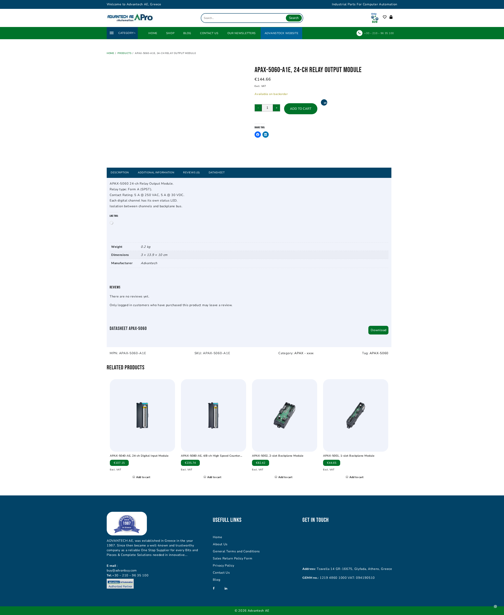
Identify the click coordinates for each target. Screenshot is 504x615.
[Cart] (395, 17)
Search (294, 18)
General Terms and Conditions (236, 551)
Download (378, 330)
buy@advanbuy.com (122, 570)
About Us (220, 544)
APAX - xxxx (304, 353)
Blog (216, 580)
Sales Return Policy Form (232, 558)
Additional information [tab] (156, 172)
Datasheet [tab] (217, 172)
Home (217, 537)
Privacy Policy (223, 565)
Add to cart (300, 109)
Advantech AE (258, 610)
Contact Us (221, 572)
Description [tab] (120, 172)
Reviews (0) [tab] (191, 172)
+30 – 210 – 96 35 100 (379, 33)
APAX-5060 (379, 353)
